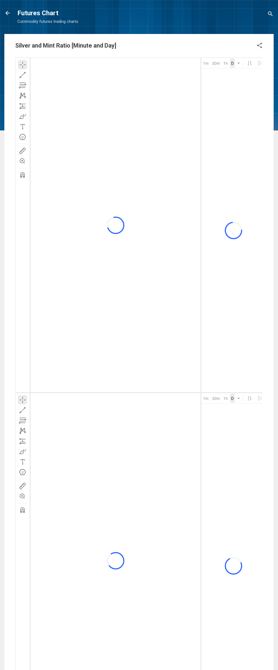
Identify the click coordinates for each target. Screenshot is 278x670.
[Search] (270, 15)
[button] (259, 46)
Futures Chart (37, 13)
